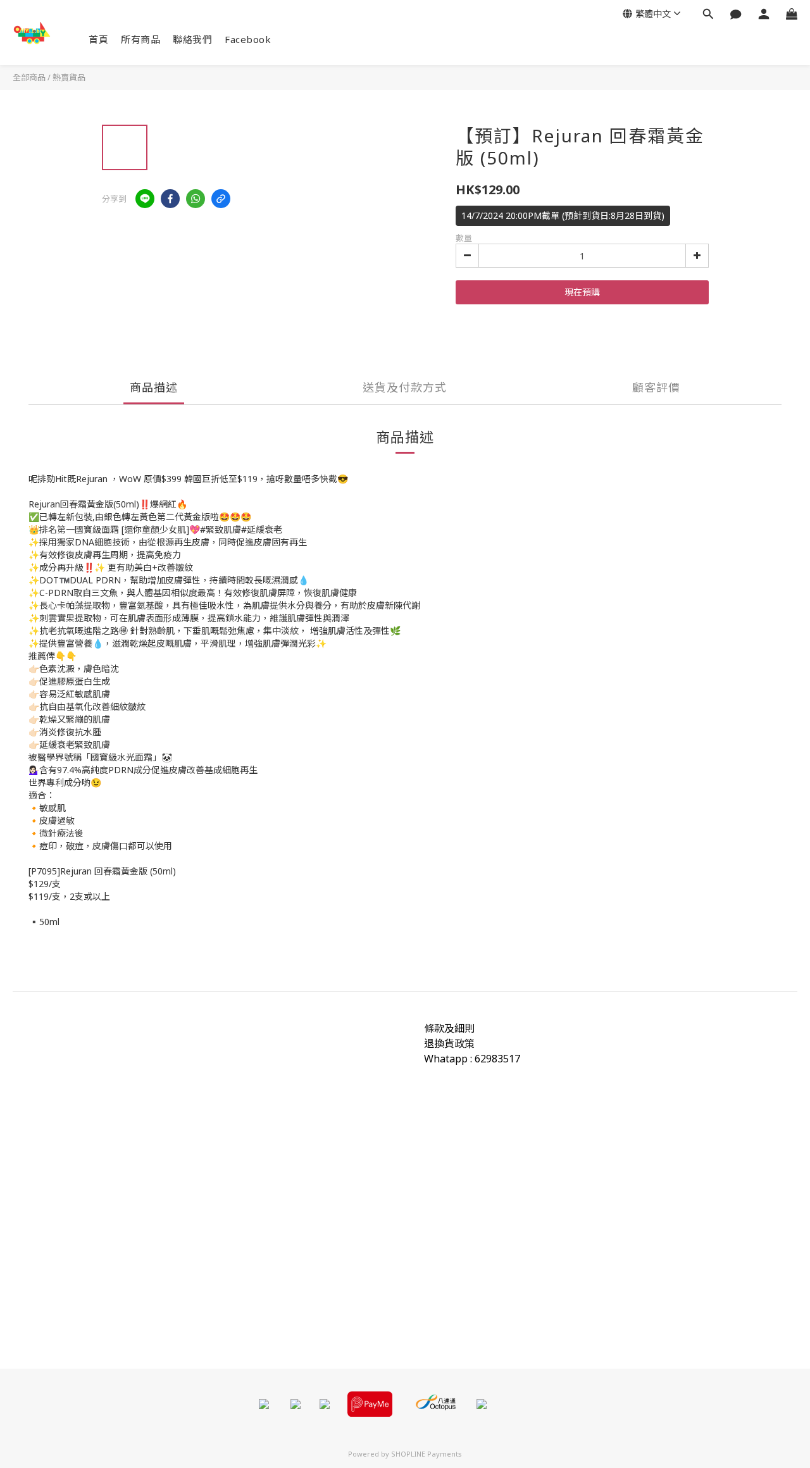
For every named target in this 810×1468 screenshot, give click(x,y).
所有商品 (140, 39)
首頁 (98, 39)
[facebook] (170, 198)
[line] (144, 198)
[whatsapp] (195, 198)
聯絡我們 (192, 39)
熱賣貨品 (69, 77)
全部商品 (29, 77)
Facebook (248, 39)
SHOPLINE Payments (426, 1454)
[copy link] (220, 198)
